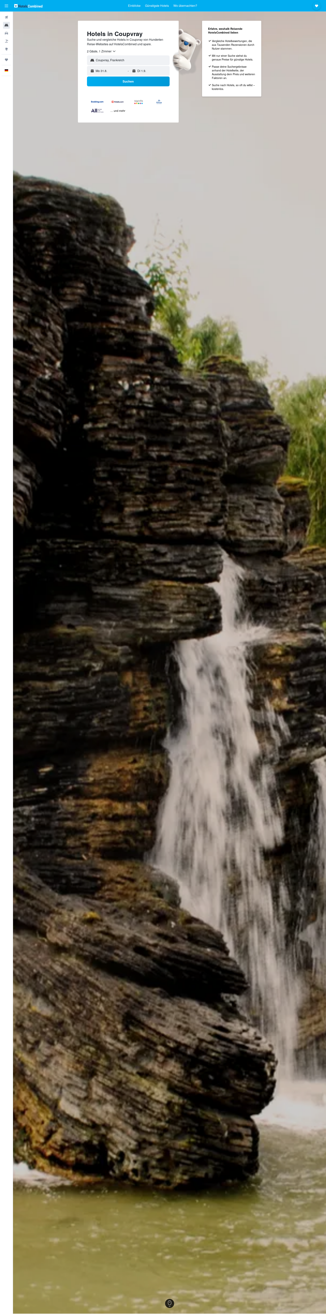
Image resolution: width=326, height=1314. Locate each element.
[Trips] (6, 60)
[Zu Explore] (6, 49)
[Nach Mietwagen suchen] (6, 33)
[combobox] (101, 51)
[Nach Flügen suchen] (6, 17)
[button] (6, 6)
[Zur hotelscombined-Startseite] (28, 6)
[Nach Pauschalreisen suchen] (6, 41)
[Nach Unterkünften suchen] (6, 25)
